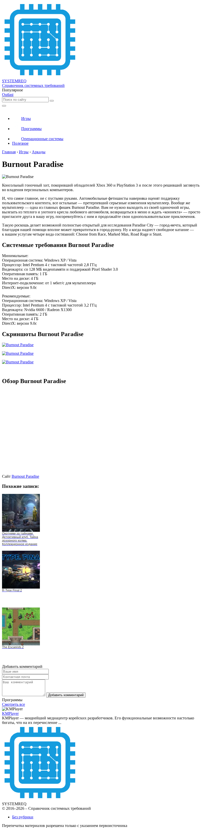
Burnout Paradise (25, 476)
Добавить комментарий (66, 695)
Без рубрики (22, 817)
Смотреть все (13, 704)
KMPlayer (10, 713)
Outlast (7, 94)
